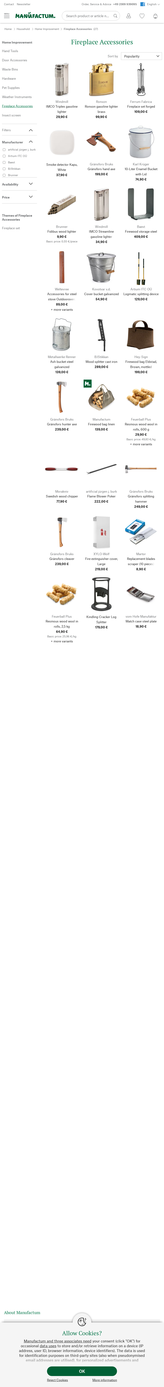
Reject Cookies (57, 1380)
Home (8, 29)
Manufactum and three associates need (57, 1341)
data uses (48, 1345)
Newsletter (23, 4)
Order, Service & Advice (109, 4)
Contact (9, 4)
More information (104, 1380)
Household (23, 29)
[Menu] (7, 16)
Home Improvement (47, 29)
